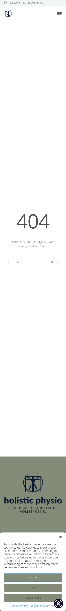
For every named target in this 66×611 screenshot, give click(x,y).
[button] (60, 537)
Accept (33, 577)
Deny (33, 587)
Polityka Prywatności (43, 606)
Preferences (33, 598)
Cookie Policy (19, 606)
